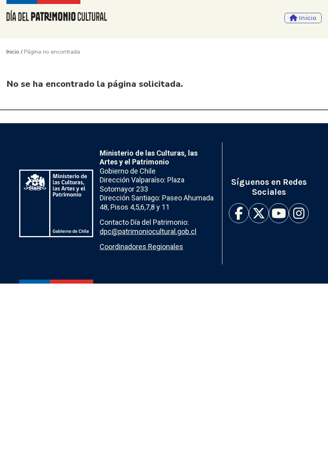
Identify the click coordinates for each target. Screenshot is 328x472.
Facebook (239, 213)
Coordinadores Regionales (141, 246)
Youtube (279, 213)
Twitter (259, 213)
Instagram (299, 213)
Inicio (12, 52)
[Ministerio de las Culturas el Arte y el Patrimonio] (56, 203)
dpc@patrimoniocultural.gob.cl (148, 231)
